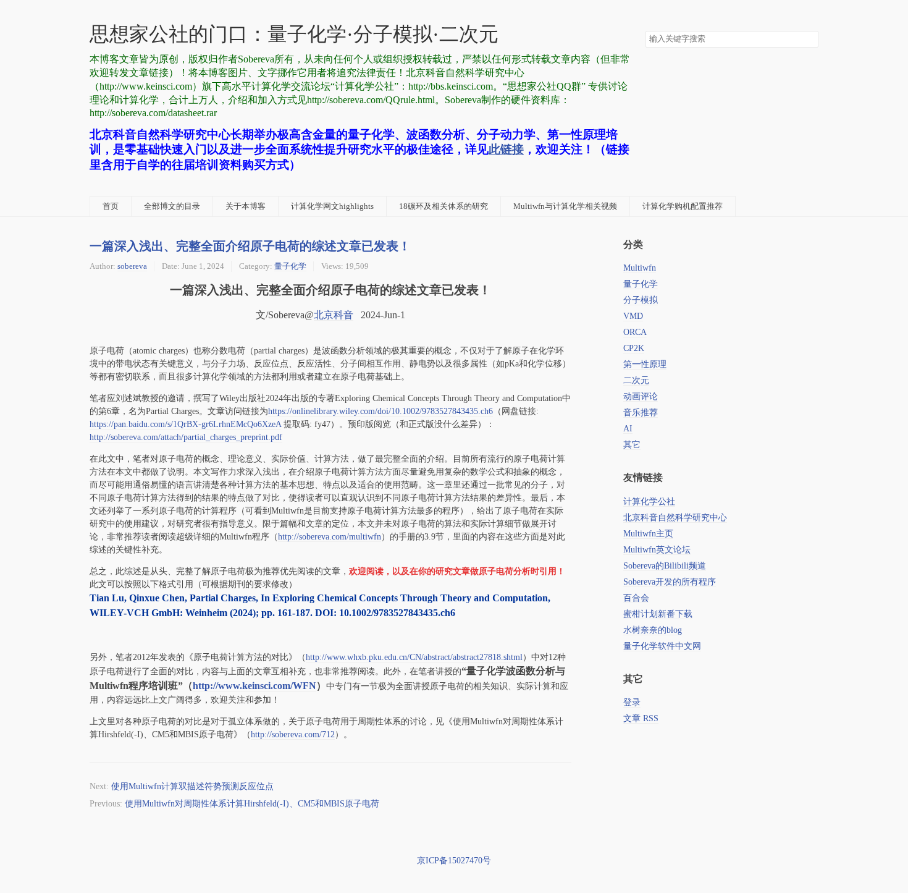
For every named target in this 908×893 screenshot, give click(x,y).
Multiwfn (639, 268)
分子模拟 (640, 300)
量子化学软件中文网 (662, 646)
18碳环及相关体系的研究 (443, 206)
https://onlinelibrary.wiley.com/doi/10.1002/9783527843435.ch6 (380, 411)
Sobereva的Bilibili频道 (664, 565)
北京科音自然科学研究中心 (675, 517)
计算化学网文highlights (332, 206)
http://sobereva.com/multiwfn (329, 536)
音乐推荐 (640, 412)
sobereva (132, 266)
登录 (632, 702)
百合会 (636, 598)
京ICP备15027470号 (454, 860)
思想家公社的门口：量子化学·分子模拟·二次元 (294, 34)
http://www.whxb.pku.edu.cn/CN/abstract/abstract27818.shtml (414, 657)
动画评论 (640, 396)
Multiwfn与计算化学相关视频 (565, 206)
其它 (632, 444)
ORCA (635, 332)
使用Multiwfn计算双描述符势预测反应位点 (192, 786)
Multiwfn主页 (648, 533)
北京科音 (333, 315)
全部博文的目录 (172, 206)
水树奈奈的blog (652, 630)
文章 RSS (640, 718)
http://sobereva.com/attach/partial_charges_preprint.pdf (186, 437)
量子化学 (290, 266)
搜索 (808, 39)
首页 (111, 206)
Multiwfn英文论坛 (657, 549)
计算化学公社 (649, 501)
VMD (633, 316)
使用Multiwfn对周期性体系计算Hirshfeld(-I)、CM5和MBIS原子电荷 (252, 803)
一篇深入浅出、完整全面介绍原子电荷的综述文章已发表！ (250, 245)
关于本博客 (245, 206)
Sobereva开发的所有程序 (669, 581)
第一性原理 (644, 364)
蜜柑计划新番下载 (657, 614)
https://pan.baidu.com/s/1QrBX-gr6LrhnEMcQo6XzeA (185, 424)
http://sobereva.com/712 (293, 734)
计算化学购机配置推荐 (682, 206)
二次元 (636, 380)
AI (628, 428)
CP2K (633, 348)
